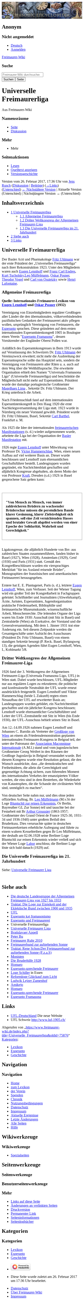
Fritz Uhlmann (62, 259)
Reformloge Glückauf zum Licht (34, 977)
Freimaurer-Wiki (13, 57)
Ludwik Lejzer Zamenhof (29, 981)
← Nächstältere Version (39, 189)
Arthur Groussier (38, 811)
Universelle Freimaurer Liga (31, 870)
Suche (7, 65)
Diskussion (20, 185)
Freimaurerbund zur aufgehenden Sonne (39, 944)
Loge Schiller (20, 972)
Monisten (17, 956)
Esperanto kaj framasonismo (31, 916)
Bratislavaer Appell (24, 932)
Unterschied (11, 189)
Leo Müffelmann (37, 275)
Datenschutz (19, 1288)
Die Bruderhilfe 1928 (26, 960)
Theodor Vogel (12, 279)
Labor (30, 843)
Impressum (18, 1296)
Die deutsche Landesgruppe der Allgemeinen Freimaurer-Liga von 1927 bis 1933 (42, 898)
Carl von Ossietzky (43, 279)
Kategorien (9, 1039)
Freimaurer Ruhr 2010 (26, 940)
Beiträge (37, 185)
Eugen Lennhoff (30, 271)
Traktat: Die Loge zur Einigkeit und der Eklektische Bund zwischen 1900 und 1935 (41, 906)
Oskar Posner (59, 275)
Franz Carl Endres (62, 271)
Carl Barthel (60, 416)
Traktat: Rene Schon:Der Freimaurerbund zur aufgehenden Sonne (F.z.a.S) (43, 950)
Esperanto (9, 328)
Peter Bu (17, 936)
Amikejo (17, 985)
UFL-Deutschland (24, 1016)
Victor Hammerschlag (36, 451)
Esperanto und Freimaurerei (30, 920)
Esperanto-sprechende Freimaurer (34, 968)
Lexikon (17, 1047)
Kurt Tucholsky (13, 275)
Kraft (26, 475)
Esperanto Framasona (37, 336)
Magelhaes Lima (13, 388)
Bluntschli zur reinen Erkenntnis (33, 803)
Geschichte (18, 1055)
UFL (14, 912)
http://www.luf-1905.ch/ (48, 1020)
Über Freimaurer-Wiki (26, 1292)
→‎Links (52, 185)
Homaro (16, 964)
